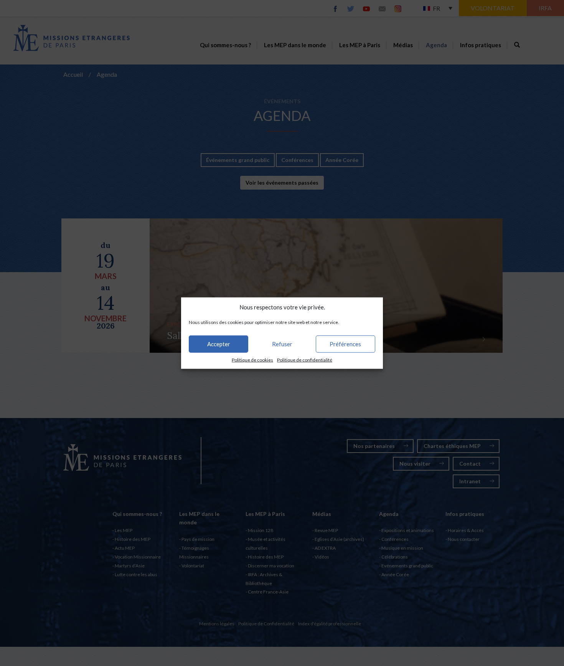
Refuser (282, 343)
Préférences (345, 343)
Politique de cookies (252, 360)
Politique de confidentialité (304, 360)
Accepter (218, 343)
